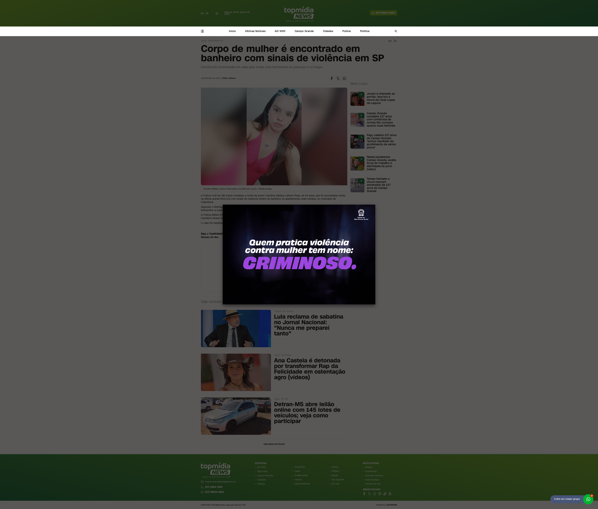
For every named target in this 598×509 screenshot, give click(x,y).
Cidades (328, 31)
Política (365, 31)
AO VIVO (280, 31)
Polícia (346, 31)
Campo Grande (304, 31)
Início (232, 31)
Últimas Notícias (255, 31)
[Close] (375, 204)
